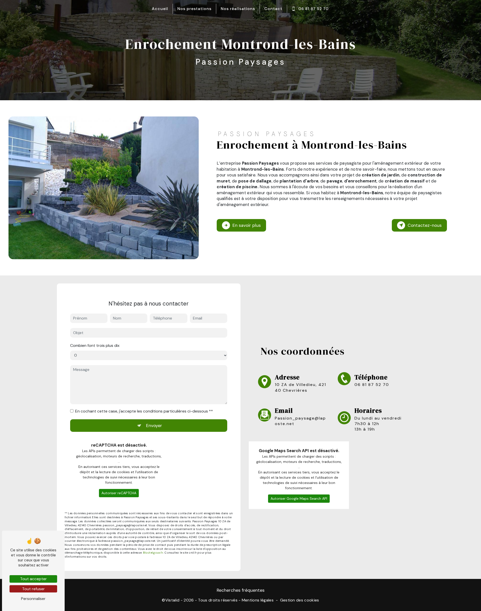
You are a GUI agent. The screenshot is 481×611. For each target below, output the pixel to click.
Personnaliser (33, 598)
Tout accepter (33, 578)
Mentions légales (258, 600)
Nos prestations (194, 8)
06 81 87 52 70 (313, 8)
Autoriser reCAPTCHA (118, 493)
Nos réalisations (238, 8)
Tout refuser (33, 588)
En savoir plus (246, 225)
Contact (273, 8)
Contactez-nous (425, 225)
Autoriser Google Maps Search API (299, 498)
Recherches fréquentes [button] (241, 590)
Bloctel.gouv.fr (153, 552)
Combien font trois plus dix (94, 345)
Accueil (160, 8)
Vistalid (172, 600)
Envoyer (154, 425)
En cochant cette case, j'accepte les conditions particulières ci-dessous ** (144, 411)
